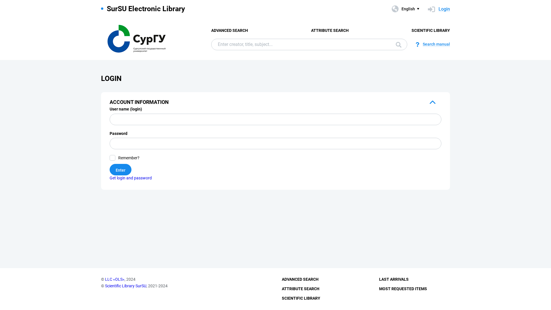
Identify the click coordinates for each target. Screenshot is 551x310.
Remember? (128, 158)
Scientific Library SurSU (125, 286)
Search (397, 44)
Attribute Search (330, 30)
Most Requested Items (403, 288)
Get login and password (131, 178)
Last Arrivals (394, 279)
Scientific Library (431, 30)
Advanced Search (229, 30)
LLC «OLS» (115, 279)
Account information (139, 102)
